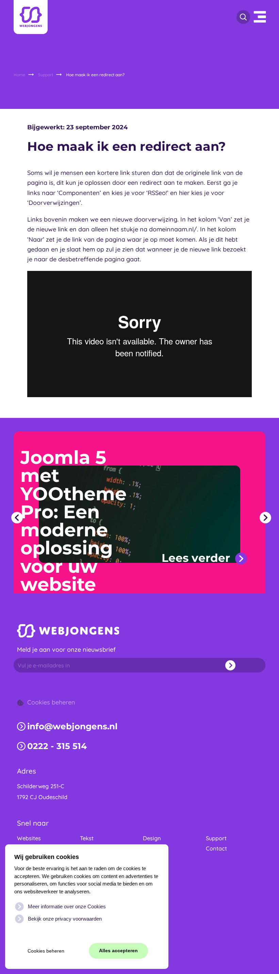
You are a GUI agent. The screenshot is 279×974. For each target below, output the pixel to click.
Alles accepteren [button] (118, 950)
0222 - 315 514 (57, 746)
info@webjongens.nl (72, 726)
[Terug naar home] (31, 17)
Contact (216, 848)
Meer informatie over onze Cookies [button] (67, 906)
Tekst (87, 838)
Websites (29, 838)
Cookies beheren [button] (46, 951)
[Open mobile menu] (260, 17)
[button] (17, 517)
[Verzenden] (240, 665)
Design (152, 838)
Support (216, 838)
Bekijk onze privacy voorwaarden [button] (65, 919)
